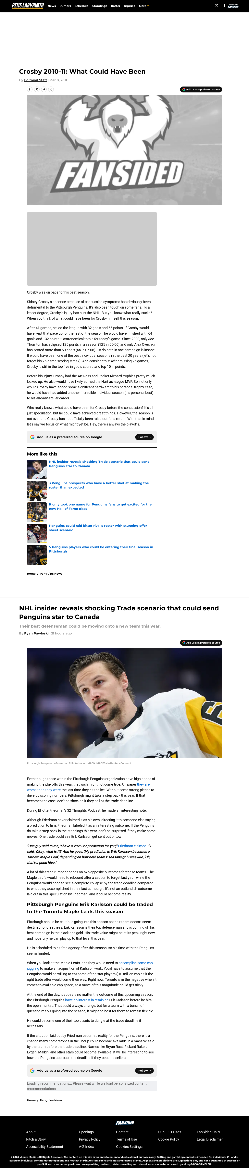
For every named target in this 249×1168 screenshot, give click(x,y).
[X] (216, 5)
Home (31, 573)
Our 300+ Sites (169, 1132)
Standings (99, 6)
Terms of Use (126, 1139)
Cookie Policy (168, 1139)
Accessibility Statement (44, 1146)
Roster (115, 6)
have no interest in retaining (86, 1000)
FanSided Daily (208, 1132)
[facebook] (224, 5)
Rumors (65, 6)
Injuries (129, 6)
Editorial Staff (35, 80)
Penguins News (51, 573)
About (31, 1132)
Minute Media (27, 1157)
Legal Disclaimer (210, 1139)
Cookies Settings (129, 1146)
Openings (86, 1132)
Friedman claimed (132, 846)
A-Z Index (86, 1146)
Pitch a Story (36, 1139)
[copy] (51, 89)
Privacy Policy (89, 1139)
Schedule (81, 6)
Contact (122, 1132)
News (52, 6)
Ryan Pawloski (36, 633)
